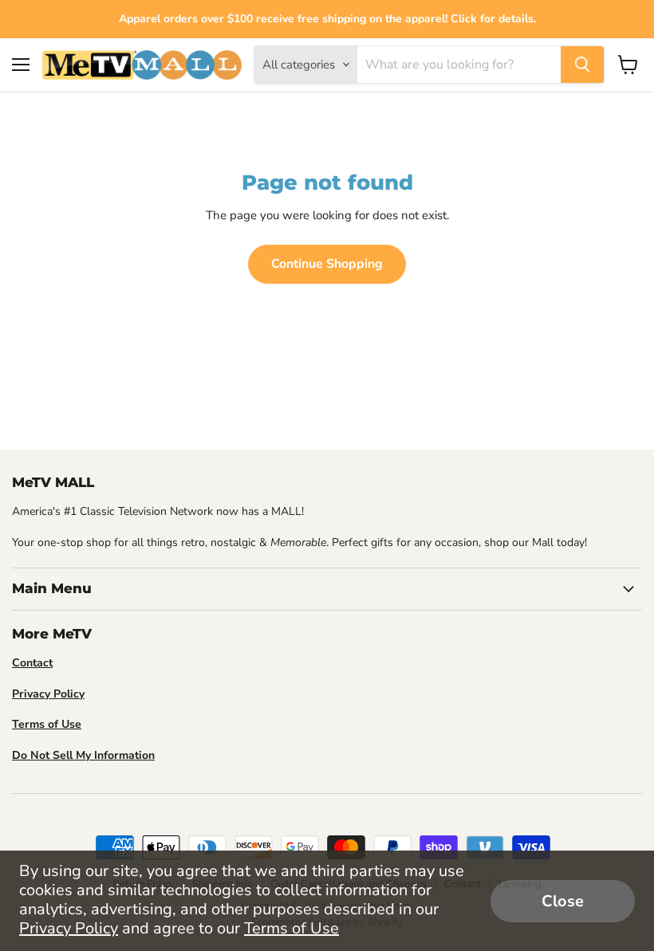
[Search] (582, 64)
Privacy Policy (68, 928)
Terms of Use (291, 928)
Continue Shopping (327, 264)
